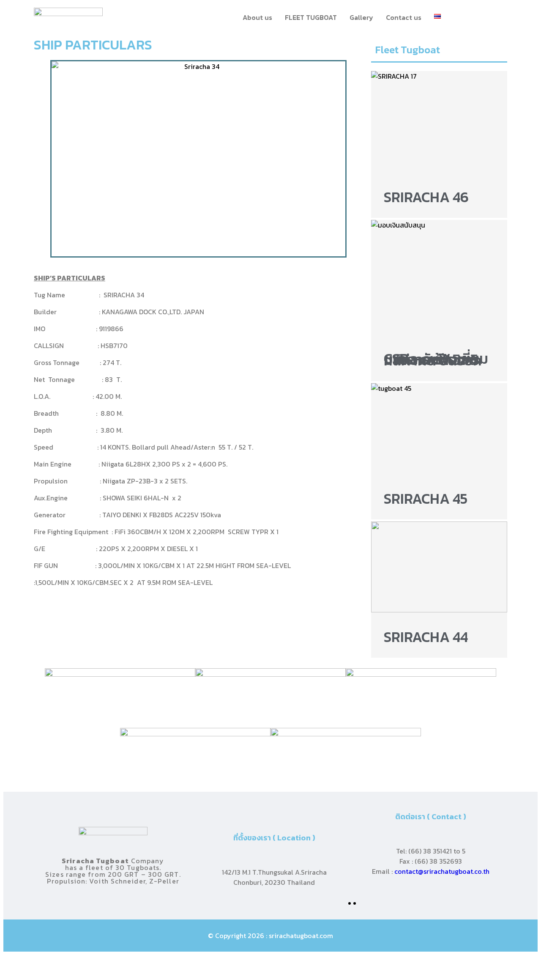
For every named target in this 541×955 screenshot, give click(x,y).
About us (257, 17)
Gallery (361, 17)
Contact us (403, 17)
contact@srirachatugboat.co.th (441, 871)
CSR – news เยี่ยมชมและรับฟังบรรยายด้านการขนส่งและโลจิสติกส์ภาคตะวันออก (436, 359)
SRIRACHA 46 (426, 197)
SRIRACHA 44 (426, 637)
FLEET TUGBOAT (311, 17)
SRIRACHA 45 (425, 498)
